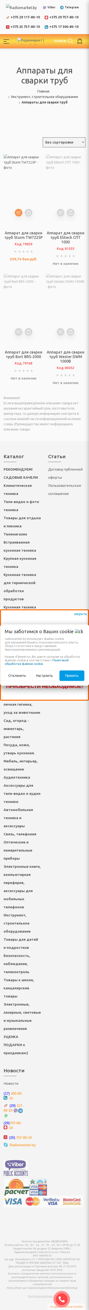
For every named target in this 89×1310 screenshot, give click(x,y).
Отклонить (17, 676)
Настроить (44, 676)
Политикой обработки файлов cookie (37, 661)
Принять (72, 676)
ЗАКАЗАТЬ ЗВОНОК (63, 1299)
